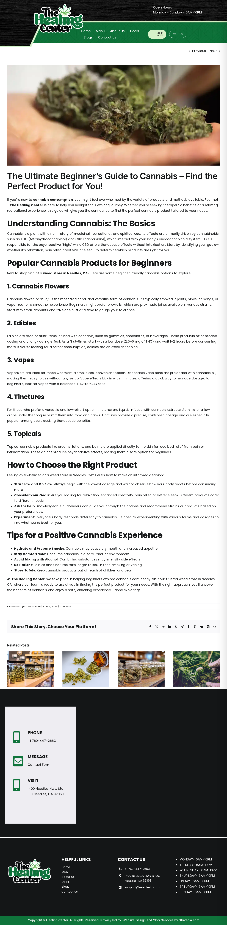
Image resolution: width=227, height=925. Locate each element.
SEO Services (163, 920)
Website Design (134, 920)
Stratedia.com (189, 920)
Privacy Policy (110, 920)
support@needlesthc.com (143, 887)
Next (213, 51)
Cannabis (65, 606)
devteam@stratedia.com (25, 606)
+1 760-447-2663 (42, 740)
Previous (199, 51)
